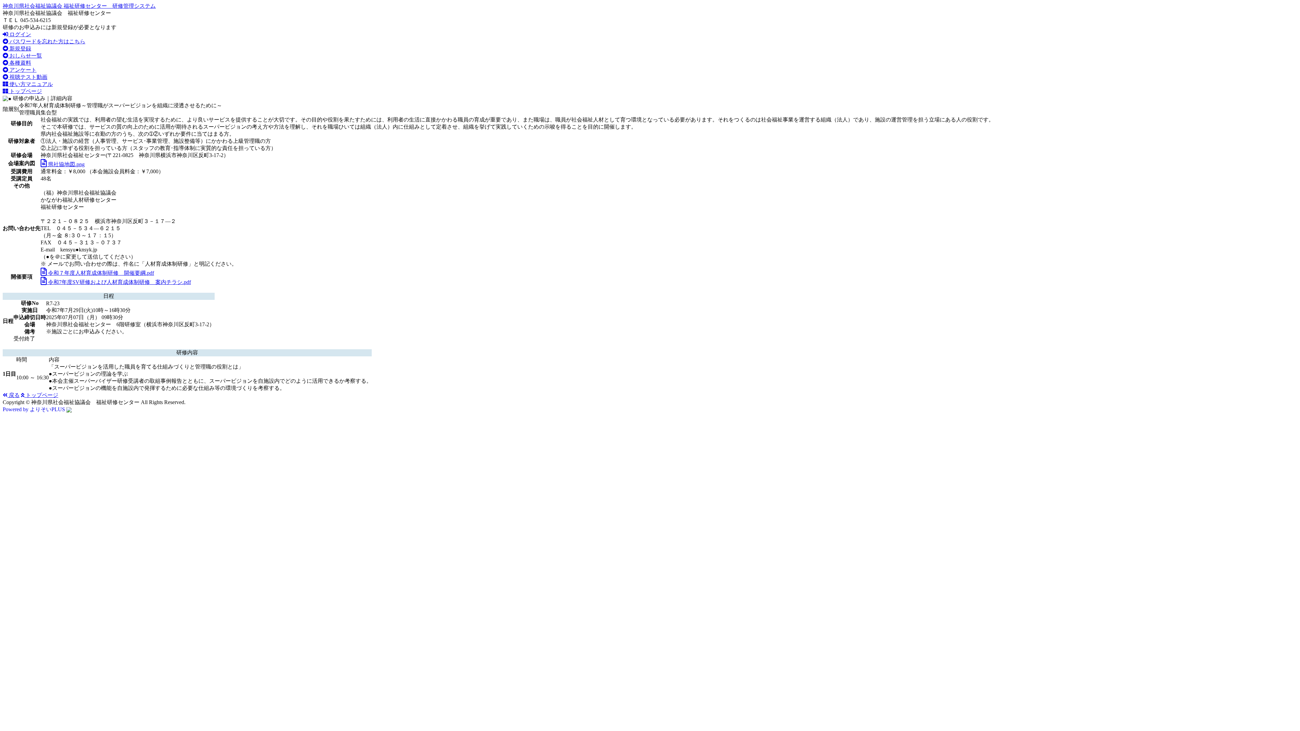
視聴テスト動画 (27, 77)
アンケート (22, 70)
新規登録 (19, 48)
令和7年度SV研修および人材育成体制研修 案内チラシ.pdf (119, 282)
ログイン (19, 34)
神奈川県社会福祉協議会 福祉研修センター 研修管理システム (79, 6)
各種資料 (19, 63)
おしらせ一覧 (25, 56)
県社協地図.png (66, 164)
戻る (13, 395)
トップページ (25, 91)
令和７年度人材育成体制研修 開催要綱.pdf (100, 273)
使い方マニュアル (30, 84)
